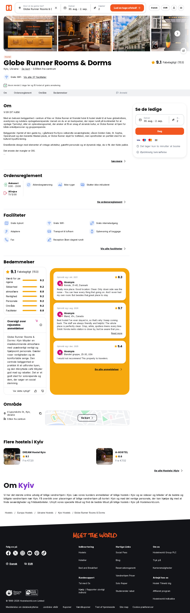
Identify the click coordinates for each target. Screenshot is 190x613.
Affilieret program (161, 591)
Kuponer (67, 607)
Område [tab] (43, 92)
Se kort (26, 68)
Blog (118, 560)
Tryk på (157, 560)
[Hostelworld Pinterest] (36, 553)
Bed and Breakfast (88, 568)
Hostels (82, 552)
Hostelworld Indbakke (164, 598)
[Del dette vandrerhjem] (183, 51)
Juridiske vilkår (50, 607)
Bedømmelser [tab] (60, 92)
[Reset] (56, 7)
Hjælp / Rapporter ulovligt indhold (92, 591)
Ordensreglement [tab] (22, 92)
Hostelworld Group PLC (164, 552)
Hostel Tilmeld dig (162, 583)
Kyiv (6, 68)
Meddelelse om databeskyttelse (22, 607)
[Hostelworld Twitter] (15, 553)
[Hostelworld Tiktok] (44, 553)
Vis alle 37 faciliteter (35, 77)
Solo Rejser (121, 583)
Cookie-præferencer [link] (143, 607)
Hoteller (83, 560)
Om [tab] (5, 92)
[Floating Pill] (177, 33)
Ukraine (14, 68)
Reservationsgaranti (126, 568)
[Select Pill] (174, 8)
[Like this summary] (35, 391)
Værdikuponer (83, 607)
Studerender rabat (125, 591)
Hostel (8, 57)
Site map (124, 607)
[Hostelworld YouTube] (29, 553)
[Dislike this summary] (43, 391)
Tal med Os (84, 583)
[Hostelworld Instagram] (22, 553)
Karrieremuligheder (162, 568)
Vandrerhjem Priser (125, 575)
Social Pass (121, 552)
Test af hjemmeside (105, 607)
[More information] (41, 325)
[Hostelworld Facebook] (8, 553)
